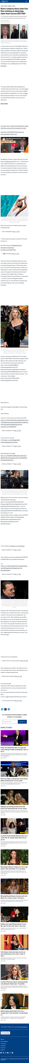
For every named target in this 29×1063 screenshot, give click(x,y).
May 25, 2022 (16, 231)
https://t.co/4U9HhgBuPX (11, 440)
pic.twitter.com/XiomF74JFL (8, 250)
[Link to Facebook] (1, 1052)
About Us (2, 1039)
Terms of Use (3, 1047)
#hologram (24, 455)
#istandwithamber (5, 570)
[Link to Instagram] (3, 1052)
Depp (26, 93)
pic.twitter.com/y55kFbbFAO (8, 426)
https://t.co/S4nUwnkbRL (8, 566)
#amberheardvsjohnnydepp (10, 422)
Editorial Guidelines (4, 1041)
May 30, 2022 (24, 660)
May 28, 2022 (18, 676)
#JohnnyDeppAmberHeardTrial (9, 442)
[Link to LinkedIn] (12, 1053)
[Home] (4, 1)
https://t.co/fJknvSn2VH (7, 420)
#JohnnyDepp (4, 424)
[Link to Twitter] (5, 1052)
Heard (26, 89)
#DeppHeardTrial (17, 245)
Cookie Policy (3, 1045)
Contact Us (3, 1049)
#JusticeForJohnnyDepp (7, 247)
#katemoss (21, 422)
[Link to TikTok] (10, 1053)
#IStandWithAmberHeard (15, 424)
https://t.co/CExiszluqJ (18, 546)
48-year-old (9, 161)
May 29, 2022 (18, 700)
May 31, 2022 (17, 574)
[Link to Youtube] (7, 1052)
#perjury (26, 422)
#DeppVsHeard (8, 568)
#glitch (2, 458)
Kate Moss (3, 66)
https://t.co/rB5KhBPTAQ (8, 455)
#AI (19, 440)
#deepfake (24, 458)
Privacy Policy (3, 1043)
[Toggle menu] (27, 1)
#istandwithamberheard (7, 460)
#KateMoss (18, 455)
